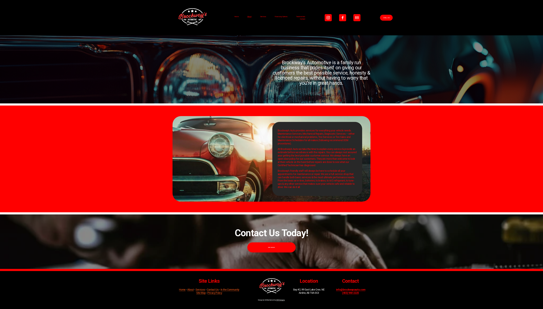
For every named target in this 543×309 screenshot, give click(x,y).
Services (263, 17)
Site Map (201, 292)
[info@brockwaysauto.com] (356, 17)
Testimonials (300, 17)
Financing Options (281, 17)
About (249, 17)
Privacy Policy (214, 292)
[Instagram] (328, 17)
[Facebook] (342, 17)
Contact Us (213, 289)
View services (271, 247)
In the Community (230, 289)
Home (236, 17)
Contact (302, 19)
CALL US (386, 18)
